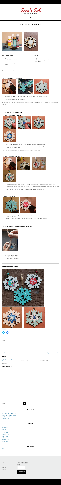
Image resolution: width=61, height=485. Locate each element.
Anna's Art (30, 10)
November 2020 (5, 434)
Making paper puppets (7, 352)
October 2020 (5, 436)
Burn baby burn (24, 359)
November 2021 (5, 427)
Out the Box (32, 481)
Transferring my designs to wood (9, 416)
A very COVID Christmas (45, 359)
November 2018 (5, 439)
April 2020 (4, 437)
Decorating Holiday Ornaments (9, 413)
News (3, 448)
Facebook (4, 467)
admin (16, 28)
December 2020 (5, 432)
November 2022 (5, 426)
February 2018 (5, 441)
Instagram (4, 469)
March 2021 (4, 429)
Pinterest (3, 470)
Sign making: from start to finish (51, 352)
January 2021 (5, 431)
